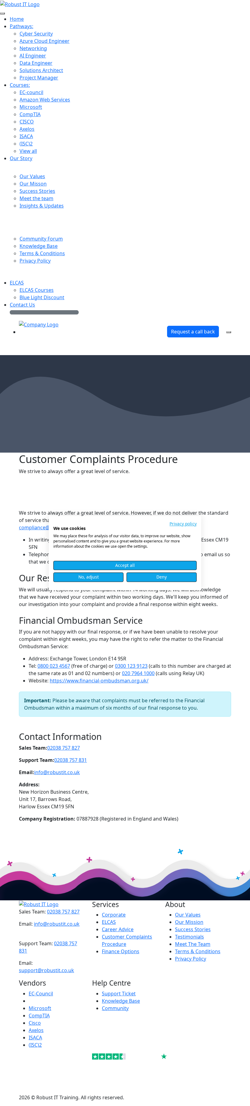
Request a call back (193, 331)
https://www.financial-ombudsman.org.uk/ (99, 680)
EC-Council (41, 993)
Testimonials (189, 936)
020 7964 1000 (138, 673)
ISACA (35, 1037)
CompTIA (39, 1015)
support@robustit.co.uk (46, 970)
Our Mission (189, 922)
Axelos (36, 1030)
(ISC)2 (35, 1045)
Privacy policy (183, 524)
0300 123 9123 (131, 666)
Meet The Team (192, 944)
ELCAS (109, 922)
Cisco (35, 1023)
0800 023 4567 (54, 666)
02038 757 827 (63, 747)
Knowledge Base (121, 1001)
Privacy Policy (190, 958)
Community (115, 1008)
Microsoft (40, 1008)
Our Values (188, 914)
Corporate (114, 914)
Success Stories (193, 929)
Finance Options (120, 951)
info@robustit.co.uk (57, 772)
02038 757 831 (70, 760)
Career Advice (118, 929)
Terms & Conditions (197, 951)
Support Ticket (119, 993)
